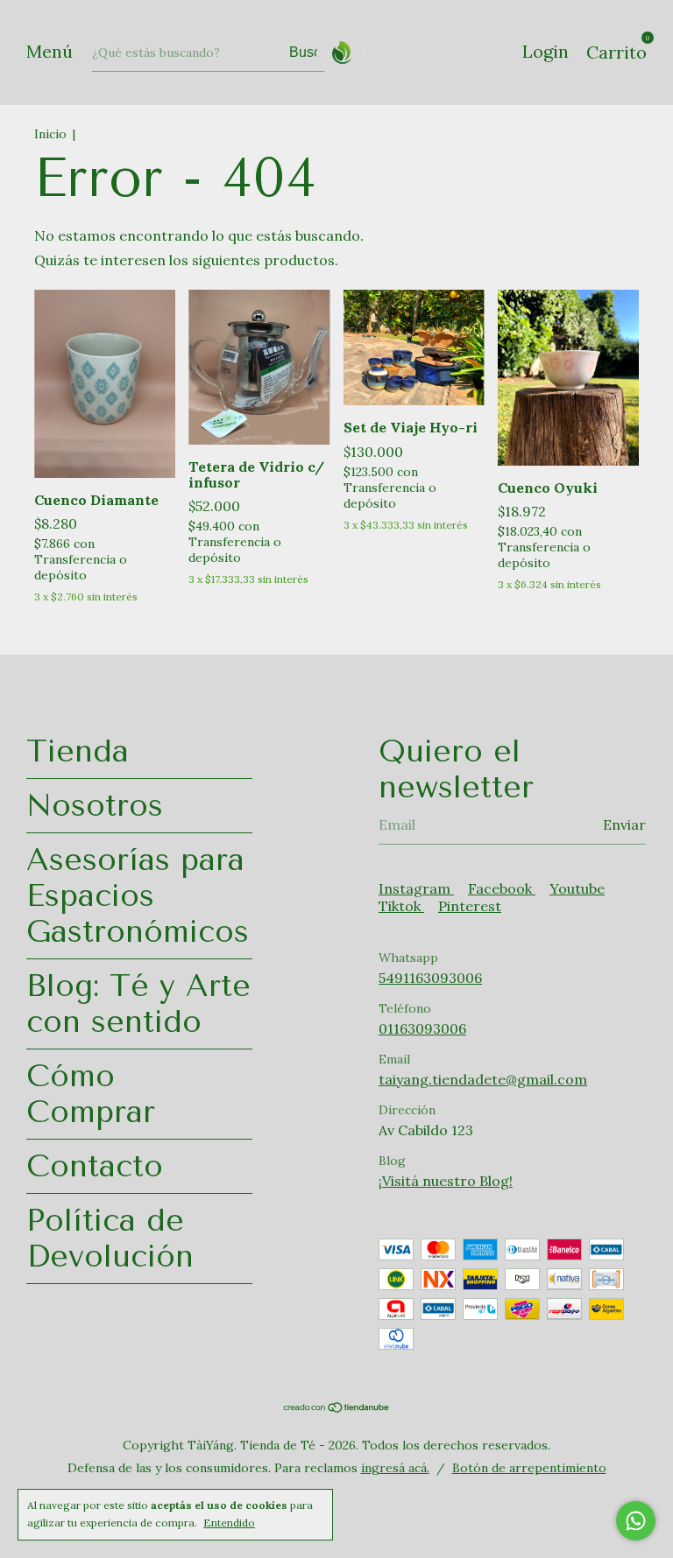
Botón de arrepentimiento (529, 1468)
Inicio (50, 134)
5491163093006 (430, 977)
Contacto (94, 1166)
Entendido (229, 1522)
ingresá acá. (395, 1468)
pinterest (469, 906)
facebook (501, 888)
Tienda (77, 751)
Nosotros (94, 806)
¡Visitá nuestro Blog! (446, 1181)
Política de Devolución (110, 1238)
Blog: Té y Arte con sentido (138, 1004)
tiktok (401, 906)
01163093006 (422, 1028)
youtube (577, 888)
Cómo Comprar (90, 1094)
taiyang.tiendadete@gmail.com (483, 1079)
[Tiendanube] (337, 1408)
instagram (416, 888)
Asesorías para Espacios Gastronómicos (137, 896)
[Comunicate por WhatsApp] (635, 1520)
